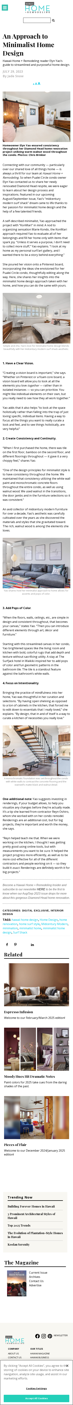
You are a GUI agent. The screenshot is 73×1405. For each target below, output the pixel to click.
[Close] (67, 1366)
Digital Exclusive (35, 910)
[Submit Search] (53, 20)
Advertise (35, 1285)
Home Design (49, 920)
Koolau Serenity (19, 1244)
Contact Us (36, 1281)
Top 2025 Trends (19, 1225)
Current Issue (38, 1273)
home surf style (29, 924)
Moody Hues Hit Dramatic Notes (29, 1076)
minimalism (10, 928)
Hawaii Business (39, 1357)
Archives (34, 1277)
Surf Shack (20, 932)
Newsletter (61, 1335)
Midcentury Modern (54, 924)
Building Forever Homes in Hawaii (31, 1206)
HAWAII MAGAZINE (40, 1353)
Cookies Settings (36, 1388)
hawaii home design (25, 920)
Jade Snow (15, 76)
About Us (13, 1353)
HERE (41, 889)
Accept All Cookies (36, 1398)
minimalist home (30, 928)
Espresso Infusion (18, 1011)
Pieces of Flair (15, 1144)
